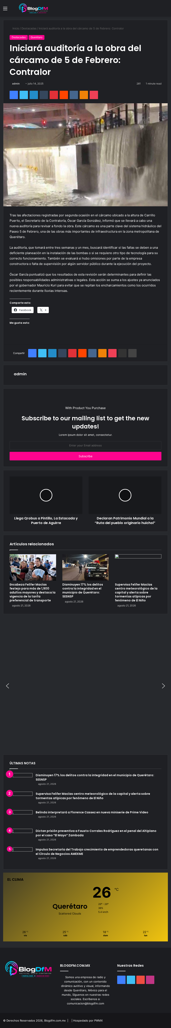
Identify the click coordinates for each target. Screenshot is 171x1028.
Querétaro (36, 37)
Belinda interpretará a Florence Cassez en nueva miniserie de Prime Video (92, 812)
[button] (7, 686)
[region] (85, 686)
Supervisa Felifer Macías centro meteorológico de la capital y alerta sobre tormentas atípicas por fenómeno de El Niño (136, 592)
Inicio (15, 28)
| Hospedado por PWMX (87, 1020)
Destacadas (28, 28)
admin (16, 83)
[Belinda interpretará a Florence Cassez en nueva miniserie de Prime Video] (21, 818)
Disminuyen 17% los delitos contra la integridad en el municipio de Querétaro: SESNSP (82, 590)
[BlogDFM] (33, 8)
